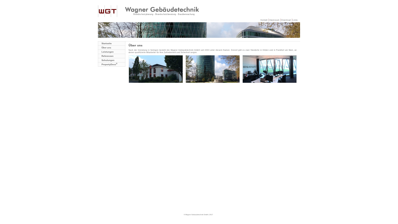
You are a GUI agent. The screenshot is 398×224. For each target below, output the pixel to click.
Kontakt (264, 20)
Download (286, 20)
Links (295, 20)
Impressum (274, 20)
